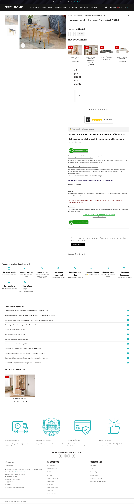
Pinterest (73, 456)
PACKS (49, 472)
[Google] (80, 254)
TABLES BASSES (52, 469)
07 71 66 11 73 (9, 484)
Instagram (65, 456)
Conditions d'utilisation (96, 478)
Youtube (69, 456)
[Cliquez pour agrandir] (23, 45)
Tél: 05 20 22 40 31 (12, 477)
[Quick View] (81, 52)
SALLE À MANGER (52, 478)
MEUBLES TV (51, 465)
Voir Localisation (20, 472)
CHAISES (50, 475)
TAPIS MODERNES (52, 487)
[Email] (82, 254)
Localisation (77, 2)
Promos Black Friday (79, 15)
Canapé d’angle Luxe (107, 57)
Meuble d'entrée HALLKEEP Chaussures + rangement (91, 59)
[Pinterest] (85, 254)
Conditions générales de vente (98, 469)
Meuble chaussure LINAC (75, 58)
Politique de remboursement (98, 481)
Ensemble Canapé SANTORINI (122, 58)
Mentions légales (94, 472)
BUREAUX (50, 484)
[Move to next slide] (79, 96)
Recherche (93, 465)
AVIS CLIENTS (51, 494)
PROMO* (50, 491)
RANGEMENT (51, 481)
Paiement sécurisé (95, 475)
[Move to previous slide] (71, 96)
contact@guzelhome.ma (17, 487)
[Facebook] (75, 254)
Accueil (70, 15)
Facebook (60, 456)
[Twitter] (77, 254)
